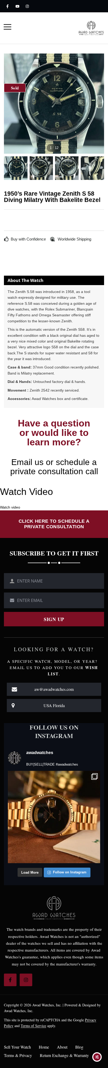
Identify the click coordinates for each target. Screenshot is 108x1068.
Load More (30, 872)
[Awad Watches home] (91, 28)
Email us (27, 462)
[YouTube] (17, 6)
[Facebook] (7, 6)
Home (44, 1047)
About (62, 1047)
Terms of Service (33, 1025)
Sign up (54, 619)
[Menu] (7, 27)
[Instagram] (27, 6)
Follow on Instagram (70, 872)
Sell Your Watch (17, 1047)
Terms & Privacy (18, 1055)
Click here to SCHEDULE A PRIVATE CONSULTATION (54, 524)
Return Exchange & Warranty (64, 1055)
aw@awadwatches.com (54, 689)
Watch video (10, 507)
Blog (79, 1047)
